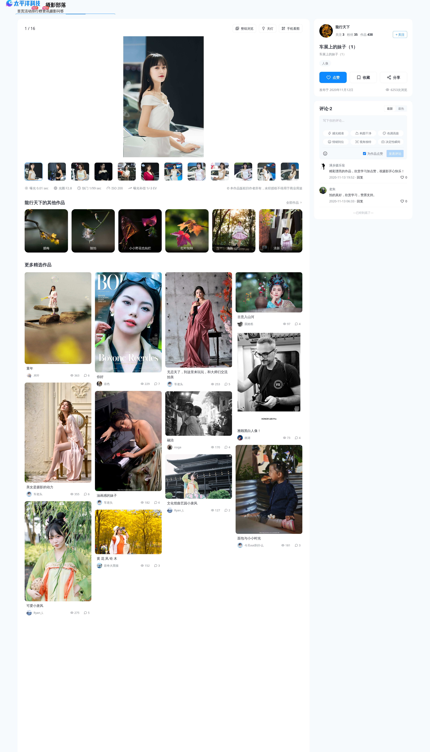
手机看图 (293, 28)
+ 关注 (400, 34)
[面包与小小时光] (269, 489)
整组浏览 (247, 28)
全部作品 (292, 202)
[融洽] (198, 413)
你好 (100, 376)
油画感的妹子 (107, 495)
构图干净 (365, 133)
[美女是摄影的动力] (58, 433)
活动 (28, 11)
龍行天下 (342, 26)
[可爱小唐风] (58, 551)
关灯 (270, 28)
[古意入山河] (269, 292)
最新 (390, 109)
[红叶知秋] (187, 231)
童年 (29, 368)
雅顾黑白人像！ (249, 430)
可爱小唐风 (34, 605)
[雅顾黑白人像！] (269, 378)
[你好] (128, 322)
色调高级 (393, 133)
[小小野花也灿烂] (140, 231)
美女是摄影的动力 (39, 487)
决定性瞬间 (393, 142)
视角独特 (365, 142)
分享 (396, 77)
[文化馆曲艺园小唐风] (198, 476)
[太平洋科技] (23, 6)
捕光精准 (338, 133)
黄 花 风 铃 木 (107, 558)
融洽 (170, 440)
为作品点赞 (375, 153)
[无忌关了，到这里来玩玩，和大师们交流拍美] (198, 320)
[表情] (325, 153)
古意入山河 (245, 316)
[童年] (58, 318)
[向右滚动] (297, 171)
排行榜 (37, 11)
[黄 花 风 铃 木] (128, 532)
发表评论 (395, 153)
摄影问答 (56, 11)
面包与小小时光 (249, 538)
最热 (401, 109)
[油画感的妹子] (128, 441)
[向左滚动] (30, 171)
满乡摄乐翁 (337, 165)
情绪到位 (338, 142)
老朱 (332, 189)
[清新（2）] (234, 231)
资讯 (45, 11)
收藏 (366, 77)
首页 (20, 11)
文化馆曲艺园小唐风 (182, 503)
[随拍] (93, 231)
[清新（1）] (280, 231)
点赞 (336, 77)
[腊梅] (46, 231)
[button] (52, 96)
